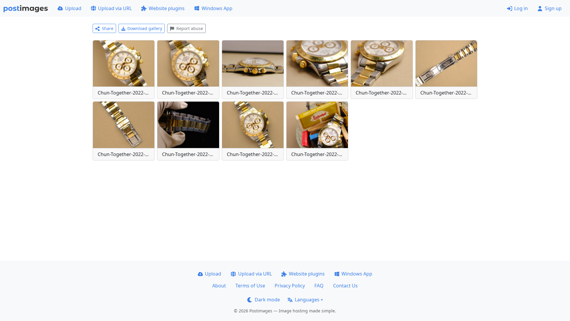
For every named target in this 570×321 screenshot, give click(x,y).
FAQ (319, 285)
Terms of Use (250, 285)
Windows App (217, 8)
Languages (307, 299)
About (219, 285)
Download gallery (144, 28)
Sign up (553, 8)
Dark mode (267, 299)
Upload (73, 8)
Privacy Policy (290, 285)
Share (107, 28)
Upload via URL (115, 8)
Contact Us (345, 285)
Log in (521, 8)
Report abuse (189, 28)
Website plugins (167, 8)
